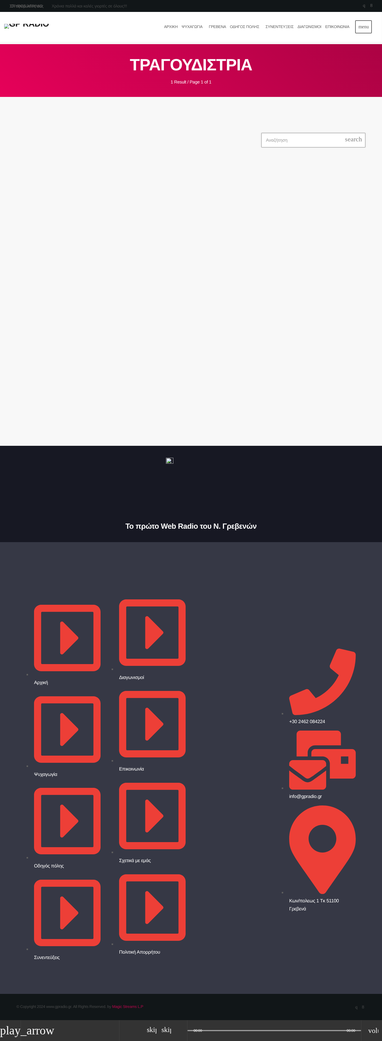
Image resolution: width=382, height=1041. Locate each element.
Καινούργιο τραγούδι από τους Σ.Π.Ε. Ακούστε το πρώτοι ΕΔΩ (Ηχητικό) (320, 329)
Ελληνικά (283, 219)
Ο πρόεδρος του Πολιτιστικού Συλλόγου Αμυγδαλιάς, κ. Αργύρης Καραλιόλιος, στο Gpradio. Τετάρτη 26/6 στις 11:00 (325, 397)
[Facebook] (371, 6)
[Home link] (26, 27)
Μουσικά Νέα (120, 151)
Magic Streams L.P (127, 1006)
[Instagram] (364, 6)
